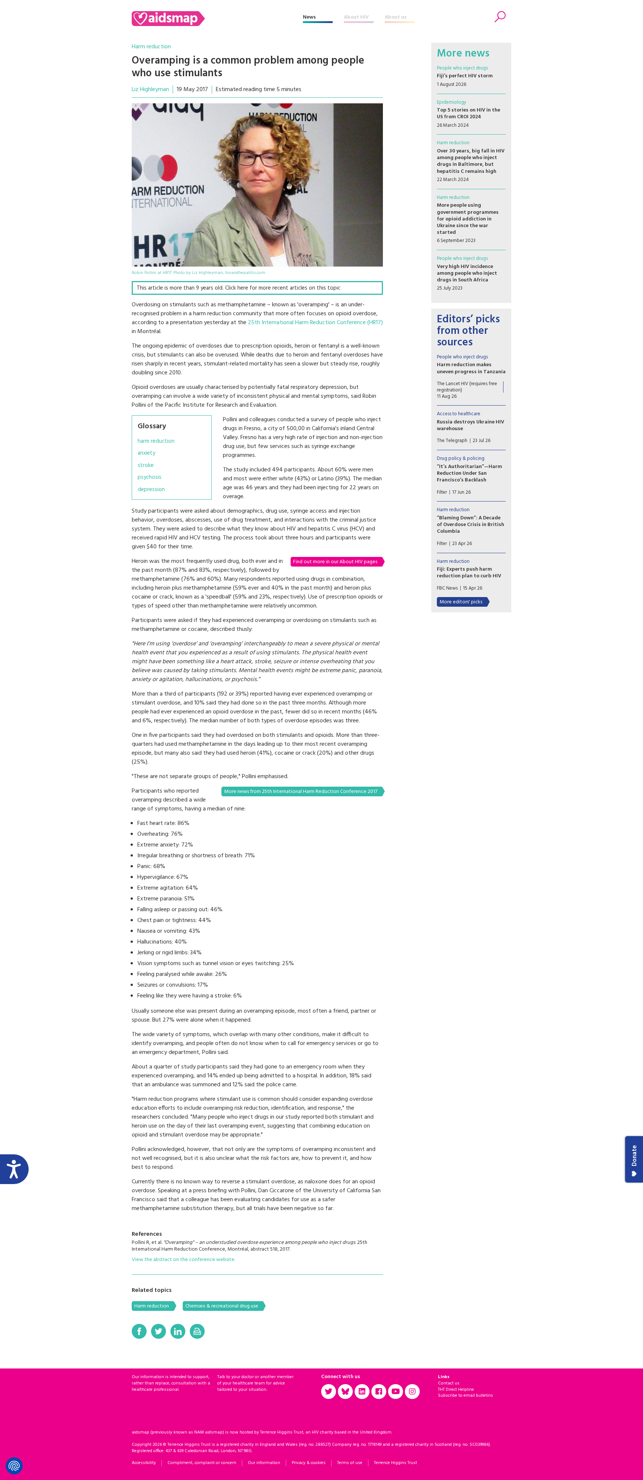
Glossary (152, 426)
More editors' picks (460, 602)
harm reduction (156, 441)
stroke (146, 465)
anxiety (146, 453)
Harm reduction (151, 47)
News (309, 17)
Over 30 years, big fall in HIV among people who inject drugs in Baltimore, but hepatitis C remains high (471, 161)
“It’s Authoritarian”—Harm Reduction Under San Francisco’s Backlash (469, 473)
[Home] (217, 18)
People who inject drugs (462, 68)
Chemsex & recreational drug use (221, 1306)
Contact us (449, 1383)
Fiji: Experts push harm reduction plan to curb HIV (469, 572)
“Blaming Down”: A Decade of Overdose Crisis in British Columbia (470, 525)
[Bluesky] (345, 1391)
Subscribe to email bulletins (465, 1395)
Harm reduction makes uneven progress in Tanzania (471, 368)
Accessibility (144, 1463)
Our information (264, 1463)
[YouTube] (395, 1391)
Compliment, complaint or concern (201, 1463)
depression (151, 490)
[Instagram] (412, 1391)
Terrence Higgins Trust (395, 1463)
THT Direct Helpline (456, 1389)
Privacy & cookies (309, 1463)
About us (396, 17)
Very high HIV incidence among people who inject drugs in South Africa (467, 273)
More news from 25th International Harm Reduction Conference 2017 (300, 791)
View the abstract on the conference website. (183, 1259)
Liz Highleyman (150, 89)
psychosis (149, 477)
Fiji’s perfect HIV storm (465, 76)
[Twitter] (158, 1331)
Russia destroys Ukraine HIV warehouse (470, 425)
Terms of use (349, 1463)
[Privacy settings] (14, 1465)
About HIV (356, 17)
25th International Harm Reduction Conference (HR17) (315, 323)
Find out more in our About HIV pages (335, 562)
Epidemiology (451, 102)
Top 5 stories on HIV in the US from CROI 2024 (468, 113)
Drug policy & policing (460, 458)
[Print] (197, 1331)
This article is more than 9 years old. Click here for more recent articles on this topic (238, 288)
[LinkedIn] (177, 1331)
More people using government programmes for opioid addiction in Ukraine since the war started (468, 219)
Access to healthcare (458, 414)
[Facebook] (139, 1331)
